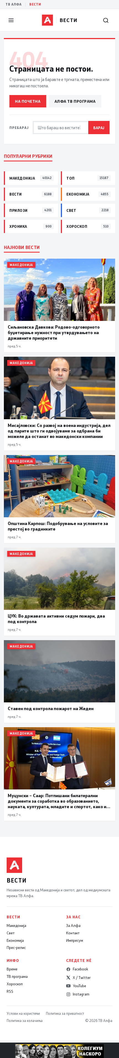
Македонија (16, 925)
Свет (10, 932)
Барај (99, 127)
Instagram (81, 994)
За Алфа (73, 925)
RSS (10, 991)
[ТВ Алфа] (47, 20)
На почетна (28, 101)
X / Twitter (82, 977)
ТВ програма (17, 976)
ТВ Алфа (14, 4)
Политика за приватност (65, 1013)
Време (12, 969)
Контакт (72, 932)
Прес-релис (16, 947)
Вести (35, 4)
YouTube (79, 985)
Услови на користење (23, 1013)
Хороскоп (15, 983)
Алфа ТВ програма (75, 101)
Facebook (80, 969)
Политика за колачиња (25, 1020)
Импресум (74, 940)
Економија (15, 940)
